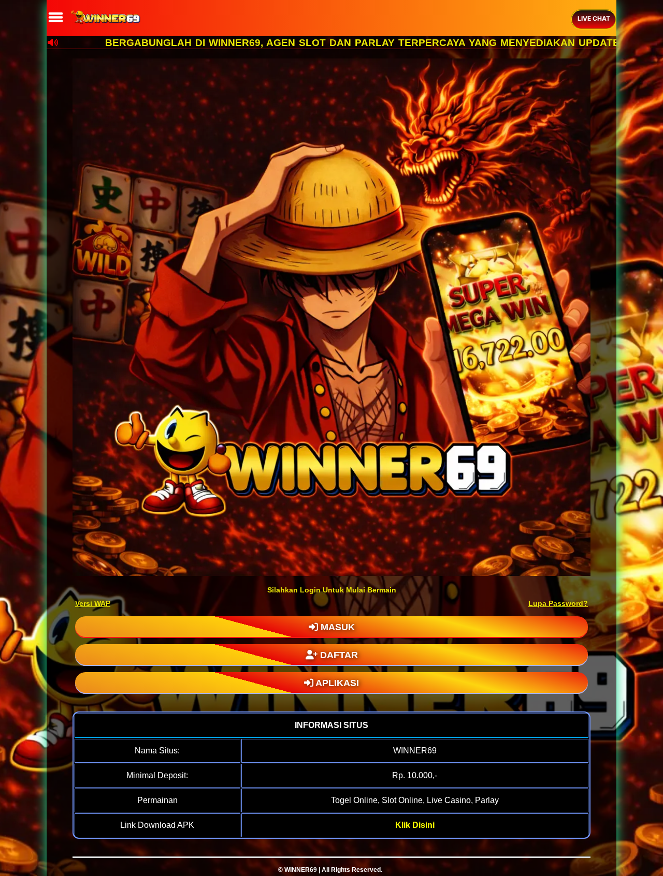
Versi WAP (92, 603)
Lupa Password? (558, 603)
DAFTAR (338, 655)
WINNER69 (300, 869)
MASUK (336, 627)
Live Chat (594, 18)
